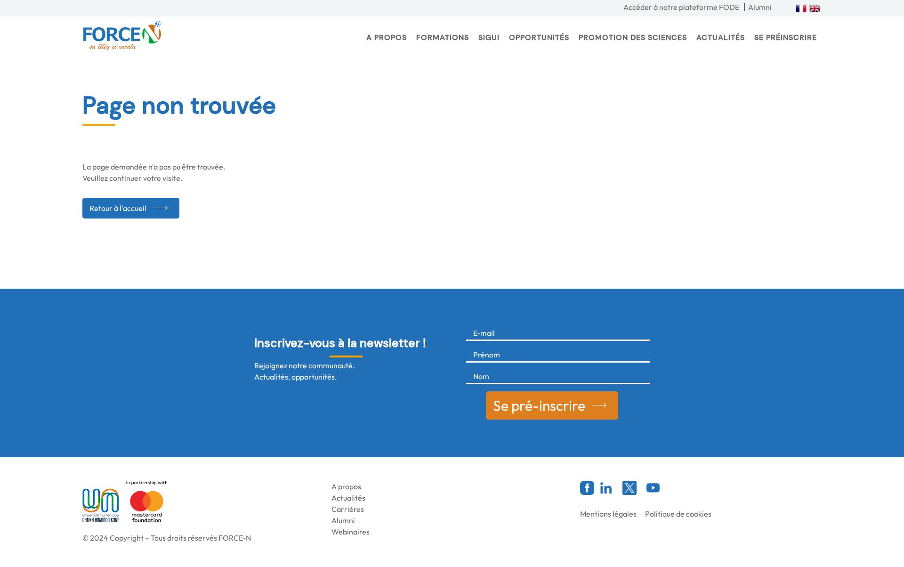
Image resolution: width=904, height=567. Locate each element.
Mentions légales (608, 513)
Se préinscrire (785, 37)
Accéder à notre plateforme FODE (681, 7)
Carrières (347, 509)
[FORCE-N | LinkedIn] (606, 488)
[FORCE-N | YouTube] (653, 488)
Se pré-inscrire (539, 405)
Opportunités (539, 37)
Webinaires (350, 531)
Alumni (760, 7)
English (814, 8)
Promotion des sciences (633, 37)
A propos (386, 37)
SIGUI (489, 37)
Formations (442, 37)
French (801, 8)
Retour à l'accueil (117, 208)
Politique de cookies (678, 513)
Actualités (720, 37)
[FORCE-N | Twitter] (629, 488)
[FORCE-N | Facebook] (587, 488)
